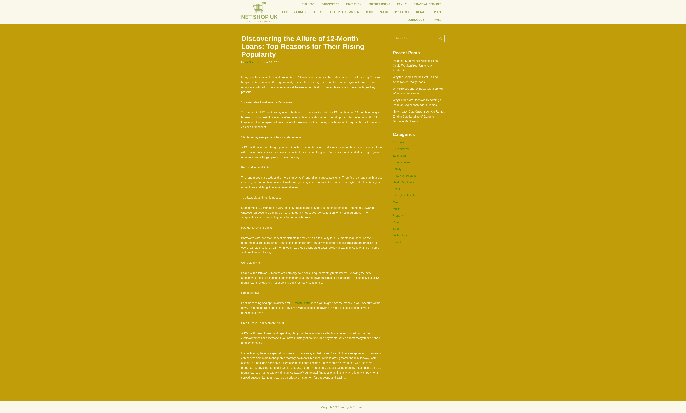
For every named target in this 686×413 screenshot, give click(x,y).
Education (353, 4)
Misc (369, 12)
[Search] (441, 38)
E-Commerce (330, 4)
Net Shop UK (252, 62)
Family (402, 4)
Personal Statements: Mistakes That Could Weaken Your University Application (415, 65)
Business (308, 4)
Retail (420, 12)
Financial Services (427, 4)
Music (384, 12)
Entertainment (379, 4)
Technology (415, 19)
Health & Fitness (294, 12)
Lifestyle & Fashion (344, 12)
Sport (437, 12)
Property (402, 12)
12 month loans (300, 303)
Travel (436, 19)
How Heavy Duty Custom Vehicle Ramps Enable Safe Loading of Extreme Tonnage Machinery (419, 116)
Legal (318, 12)
